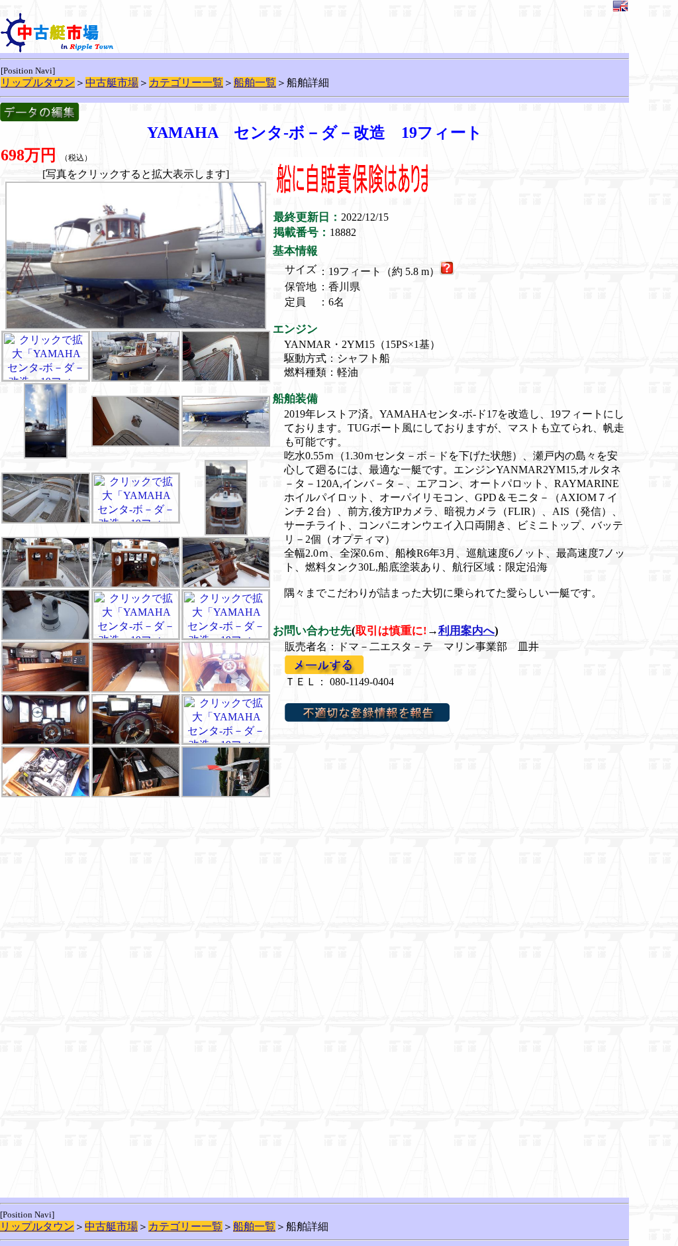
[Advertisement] (135, 895)
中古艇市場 (111, 82)
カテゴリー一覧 (186, 82)
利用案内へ (466, 630)
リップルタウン (38, 82)
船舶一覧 (255, 82)
